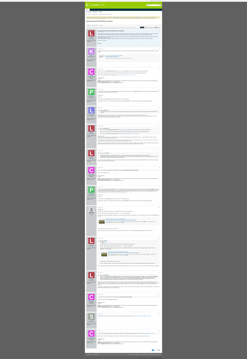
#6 (159, 125)
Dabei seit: (89, 40)
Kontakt (132, 354)
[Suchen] (160, 5)
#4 (159, 89)
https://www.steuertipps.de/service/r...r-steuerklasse (126, 74)
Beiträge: (89, 41)
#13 (159, 294)
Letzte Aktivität (95, 25)
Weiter (159, 350)
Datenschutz (143, 354)
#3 (159, 69)
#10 (159, 207)
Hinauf (159, 354)
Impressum (137, 354)
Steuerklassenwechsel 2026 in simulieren (143, 315)
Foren (87, 9)
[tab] (88, 25)
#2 (159, 48)
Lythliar (103, 209)
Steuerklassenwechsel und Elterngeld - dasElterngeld (118, 251)
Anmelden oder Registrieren (155, 0)
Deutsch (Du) (95, 354)
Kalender (100, 11)
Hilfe (128, 354)
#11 (159, 238)
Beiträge (89, 25)
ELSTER (88, 354)
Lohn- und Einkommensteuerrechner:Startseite (114, 55)
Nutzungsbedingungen (152, 354)
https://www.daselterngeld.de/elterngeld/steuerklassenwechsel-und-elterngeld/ (120, 219)
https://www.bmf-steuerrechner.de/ (112, 56)
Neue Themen (88, 11)
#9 (159, 187)
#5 (159, 107)
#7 (159, 150)
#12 (159, 272)
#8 (159, 167)
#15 (159, 330)
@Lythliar (101, 315)
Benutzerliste (95, 11)
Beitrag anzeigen (107, 110)
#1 (159, 30)
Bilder (101, 25)
